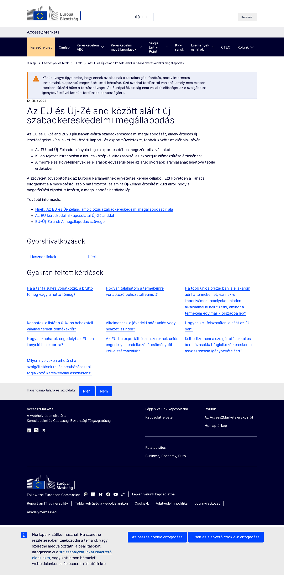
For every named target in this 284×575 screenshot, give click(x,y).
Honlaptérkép (216, 426)
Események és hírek (200, 47)
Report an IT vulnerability (47, 503)
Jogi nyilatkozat (207, 503)
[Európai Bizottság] (60, 13)
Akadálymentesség (42, 512)
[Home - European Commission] (57, 483)
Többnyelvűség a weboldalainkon (101, 503)
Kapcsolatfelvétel (159, 417)
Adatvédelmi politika (172, 503)
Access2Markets (40, 409)
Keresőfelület (41, 47)
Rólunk (243, 47)
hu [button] (144, 17)
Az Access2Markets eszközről (229, 417)
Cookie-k (142, 503)
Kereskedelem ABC (88, 47)
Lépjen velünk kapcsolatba (153, 494)
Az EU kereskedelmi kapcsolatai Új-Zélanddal (74, 215)
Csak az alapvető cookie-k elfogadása (226, 537)
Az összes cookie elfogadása (157, 537)
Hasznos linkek (43, 257)
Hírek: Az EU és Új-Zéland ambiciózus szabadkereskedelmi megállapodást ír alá (104, 209)
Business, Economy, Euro (165, 456)
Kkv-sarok (179, 47)
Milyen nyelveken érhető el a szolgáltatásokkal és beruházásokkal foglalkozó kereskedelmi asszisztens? (59, 366)
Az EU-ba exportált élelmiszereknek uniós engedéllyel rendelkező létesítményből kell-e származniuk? (142, 344)
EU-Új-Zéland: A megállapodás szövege (70, 221)
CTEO (225, 47)
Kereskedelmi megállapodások (123, 47)
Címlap (64, 47)
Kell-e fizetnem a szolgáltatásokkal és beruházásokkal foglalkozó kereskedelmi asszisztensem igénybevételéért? (220, 344)
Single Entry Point (153, 47)
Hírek (92, 257)
